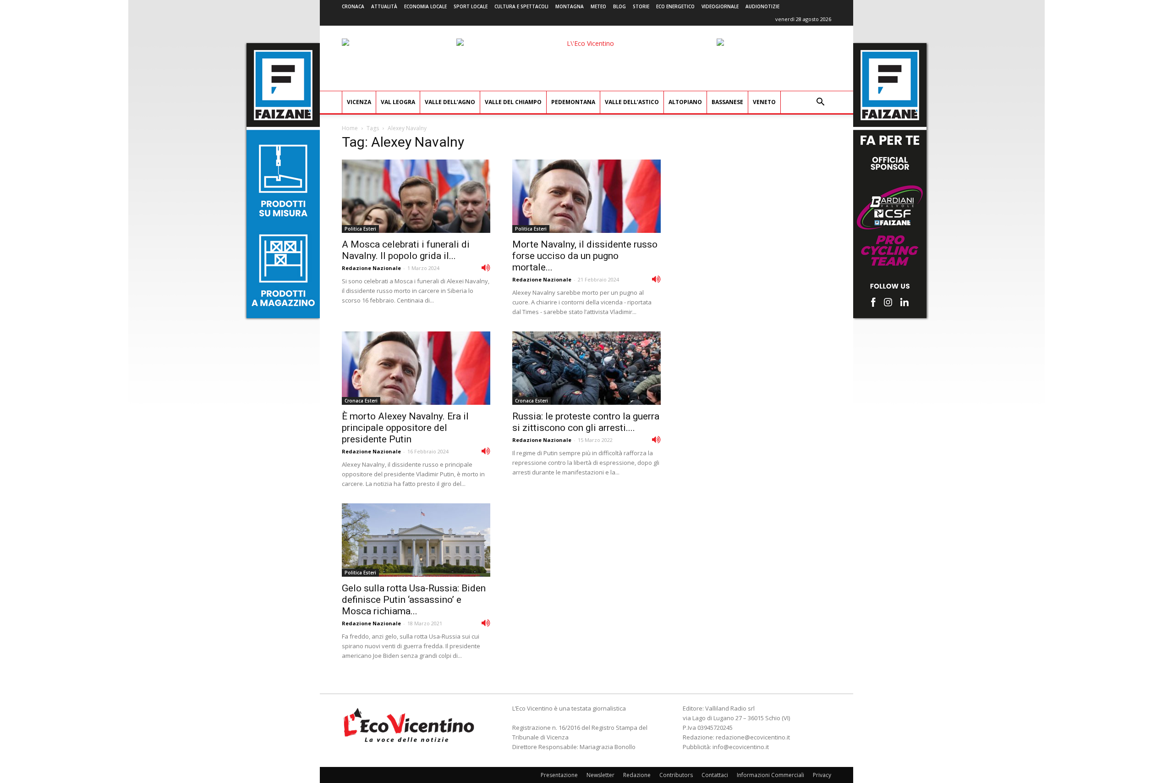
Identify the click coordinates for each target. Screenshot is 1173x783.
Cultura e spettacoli (521, 6)
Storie (641, 6)
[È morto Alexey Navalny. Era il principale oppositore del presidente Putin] (416, 368)
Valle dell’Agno (450, 102)
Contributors (676, 775)
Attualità (384, 6)
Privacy (822, 775)
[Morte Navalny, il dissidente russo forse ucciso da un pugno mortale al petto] (586, 196)
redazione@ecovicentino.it (753, 737)
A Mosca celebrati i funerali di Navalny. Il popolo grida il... (406, 250)
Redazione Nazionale (371, 268)
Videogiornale (720, 6)
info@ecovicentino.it (741, 747)
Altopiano (685, 102)
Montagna (569, 6)
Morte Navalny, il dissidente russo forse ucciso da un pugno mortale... (585, 256)
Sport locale (471, 6)
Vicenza (359, 102)
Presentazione (559, 775)
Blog (619, 6)
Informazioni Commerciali (770, 775)
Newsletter (600, 775)
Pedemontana (573, 102)
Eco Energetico (675, 6)
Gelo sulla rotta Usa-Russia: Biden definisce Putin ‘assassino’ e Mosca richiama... (414, 600)
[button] (820, 103)
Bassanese (727, 102)
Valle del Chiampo (513, 102)
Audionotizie (762, 6)
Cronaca (353, 6)
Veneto (764, 102)
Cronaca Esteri (361, 400)
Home (350, 128)
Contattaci (715, 775)
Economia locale (425, 6)
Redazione (637, 775)
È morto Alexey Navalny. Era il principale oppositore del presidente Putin (405, 428)
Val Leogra (398, 102)
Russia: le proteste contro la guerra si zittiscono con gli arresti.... (585, 422)
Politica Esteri (360, 229)
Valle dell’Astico (632, 102)
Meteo (598, 6)
